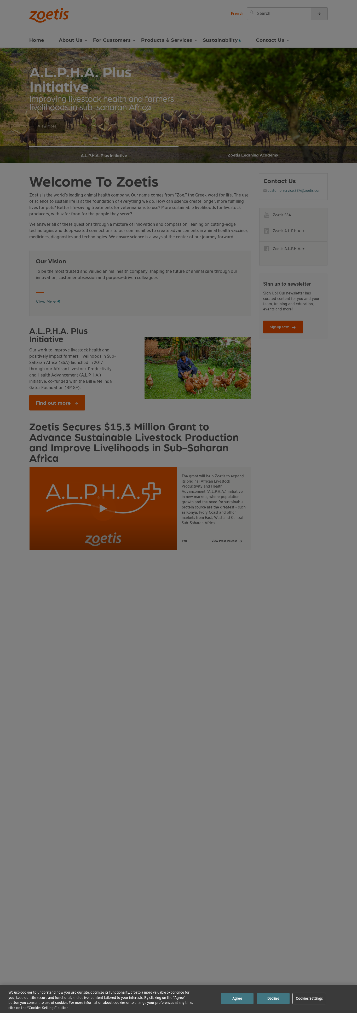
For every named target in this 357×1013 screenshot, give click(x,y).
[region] (178, 999)
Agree (237, 998)
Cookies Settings (309, 998)
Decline (273, 998)
